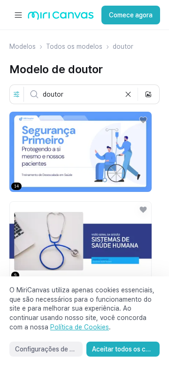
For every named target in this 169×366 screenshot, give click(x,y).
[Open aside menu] (18, 15)
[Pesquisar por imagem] (148, 94)
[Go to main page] (61, 18)
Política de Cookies (79, 327)
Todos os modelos (74, 46)
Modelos (22, 46)
